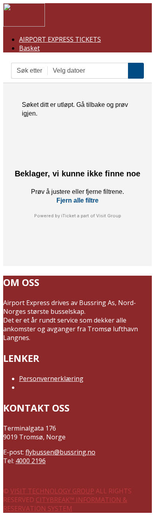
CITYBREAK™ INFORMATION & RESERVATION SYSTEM (65, 504)
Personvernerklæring (51, 378)
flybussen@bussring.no (60, 452)
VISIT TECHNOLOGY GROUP (52, 491)
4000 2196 (30, 460)
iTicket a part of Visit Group (91, 215)
